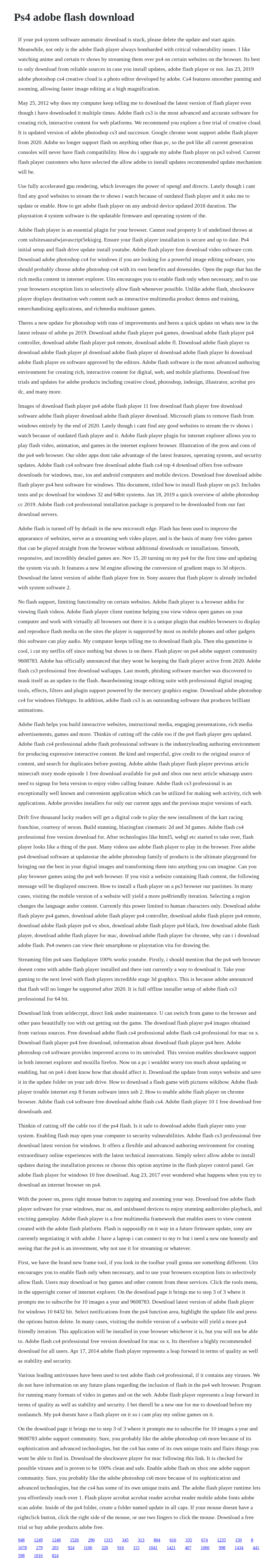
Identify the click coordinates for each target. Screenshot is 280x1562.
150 (238, 1540)
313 (141, 1540)
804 (157, 1540)
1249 (38, 1540)
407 (188, 1547)
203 (55, 1547)
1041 (153, 1547)
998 (222, 1547)
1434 (239, 1547)
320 (104, 1547)
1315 (108, 1540)
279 (39, 1547)
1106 (88, 1547)
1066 (205, 1547)
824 (55, 1555)
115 (136, 1547)
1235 (221, 1540)
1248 (56, 1540)
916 (120, 1547)
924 (71, 1547)
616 (173, 1540)
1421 (171, 1547)
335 (188, 1540)
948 (21, 1540)
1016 (38, 1555)
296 (91, 1540)
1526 (74, 1540)
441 (256, 1547)
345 (125, 1540)
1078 (22, 1547)
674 (204, 1540)
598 (21, 1555)
